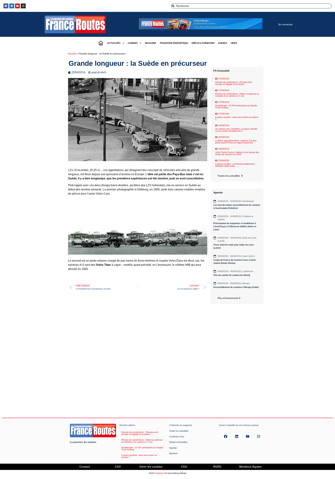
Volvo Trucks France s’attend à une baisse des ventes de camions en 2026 (237, 153)
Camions (133, 43)
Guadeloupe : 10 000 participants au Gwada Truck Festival (236, 106)
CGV (118, 466)
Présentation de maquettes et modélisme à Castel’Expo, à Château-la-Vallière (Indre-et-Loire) (235, 226)
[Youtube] (17, 5)
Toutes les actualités (178, 431)
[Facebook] (5, 5)
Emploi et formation (178, 442)
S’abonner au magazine (180, 425)
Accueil (72, 53)
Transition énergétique (174, 43)
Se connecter (285, 24)
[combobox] (251, 5)
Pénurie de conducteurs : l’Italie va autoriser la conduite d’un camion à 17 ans (237, 95)
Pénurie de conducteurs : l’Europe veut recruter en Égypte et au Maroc (233, 83)
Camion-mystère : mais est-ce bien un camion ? (236, 118)
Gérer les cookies (150, 466)
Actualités (113, 43)
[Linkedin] (11, 5)
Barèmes (173, 453)
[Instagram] (23, 5)
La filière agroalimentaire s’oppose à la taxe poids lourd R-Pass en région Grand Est (236, 141)
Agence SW (161, 473)
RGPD (217, 466)
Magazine (150, 43)
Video (234, 43)
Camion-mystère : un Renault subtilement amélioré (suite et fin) (234, 165)
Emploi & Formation (203, 43)
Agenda (222, 43)
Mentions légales (250, 466)
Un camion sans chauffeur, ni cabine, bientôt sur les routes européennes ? (236, 130)
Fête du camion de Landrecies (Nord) (232, 275)
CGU (184, 466)
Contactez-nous (176, 436)
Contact (84, 466)
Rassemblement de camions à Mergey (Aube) (236, 287)
